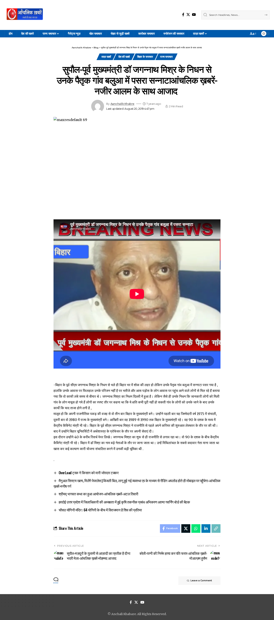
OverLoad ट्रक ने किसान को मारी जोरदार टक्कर (89, 472)
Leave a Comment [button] (201, 580)
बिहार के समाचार (145, 56)
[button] (253, 34)
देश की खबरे (124, 56)
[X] (188, 15)
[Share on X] (185, 528)
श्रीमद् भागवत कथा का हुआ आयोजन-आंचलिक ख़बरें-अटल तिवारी (98, 493)
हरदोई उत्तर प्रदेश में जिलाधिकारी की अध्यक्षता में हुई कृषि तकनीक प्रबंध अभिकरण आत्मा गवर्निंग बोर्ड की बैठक (124, 502)
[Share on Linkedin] (205, 528)
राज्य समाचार (166, 56)
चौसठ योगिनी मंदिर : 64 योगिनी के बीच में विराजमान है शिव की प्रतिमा (100, 509)
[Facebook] (183, 15)
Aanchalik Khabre (122, 103)
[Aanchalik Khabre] (25, 15)
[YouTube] (194, 15)
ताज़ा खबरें (106, 56)
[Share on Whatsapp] (195, 528)
